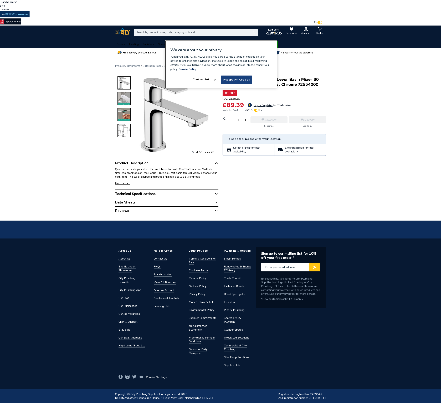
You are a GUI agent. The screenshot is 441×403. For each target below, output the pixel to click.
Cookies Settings (205, 79)
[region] (221, 64)
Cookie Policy (188, 69)
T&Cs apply (296, 299)
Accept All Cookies (236, 80)
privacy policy (287, 294)
